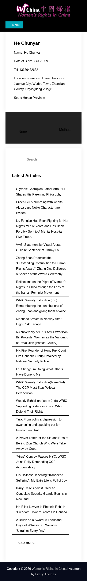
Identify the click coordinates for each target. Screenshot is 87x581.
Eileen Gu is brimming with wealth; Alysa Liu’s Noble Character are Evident (39, 207)
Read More (25, 543)
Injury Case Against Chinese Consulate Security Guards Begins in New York (41, 493)
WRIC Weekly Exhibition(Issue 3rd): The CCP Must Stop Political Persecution (41, 387)
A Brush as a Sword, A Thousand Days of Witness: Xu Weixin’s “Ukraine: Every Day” (38, 525)
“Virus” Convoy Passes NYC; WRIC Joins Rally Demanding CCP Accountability (41, 462)
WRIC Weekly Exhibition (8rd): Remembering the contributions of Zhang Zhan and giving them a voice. (41, 305)
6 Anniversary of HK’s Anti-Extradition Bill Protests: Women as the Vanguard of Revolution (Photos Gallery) (42, 337)
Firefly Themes (45, 574)
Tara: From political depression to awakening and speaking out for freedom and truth (38, 425)
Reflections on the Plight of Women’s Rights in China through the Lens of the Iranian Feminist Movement (41, 287)
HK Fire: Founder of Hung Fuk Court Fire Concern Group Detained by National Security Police (41, 356)
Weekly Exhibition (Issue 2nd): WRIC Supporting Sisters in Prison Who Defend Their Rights (41, 406)
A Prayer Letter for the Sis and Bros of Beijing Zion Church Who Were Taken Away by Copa (42, 443)
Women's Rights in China (49, 568)
